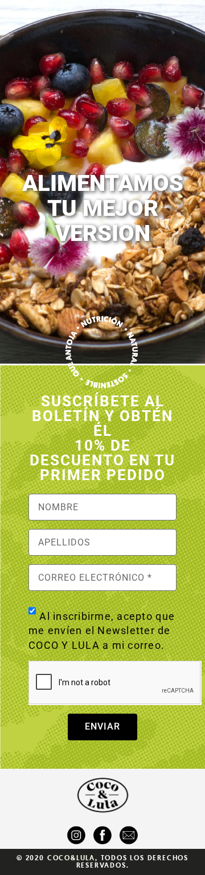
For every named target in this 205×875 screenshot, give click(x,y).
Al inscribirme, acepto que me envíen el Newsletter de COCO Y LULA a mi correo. (101, 630)
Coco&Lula (71, 858)
